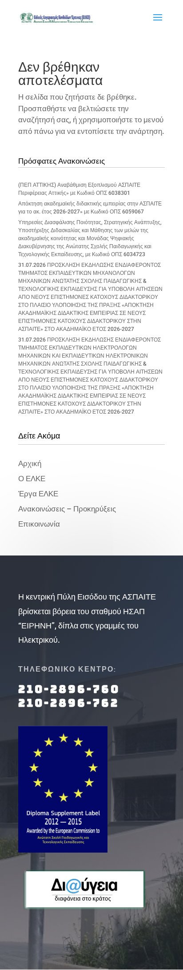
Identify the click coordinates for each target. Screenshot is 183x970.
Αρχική (29, 463)
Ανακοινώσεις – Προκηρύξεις (67, 508)
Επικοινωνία (39, 523)
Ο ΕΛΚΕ (31, 478)
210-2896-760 (69, 689)
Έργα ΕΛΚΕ (38, 493)
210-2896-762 (68, 703)
